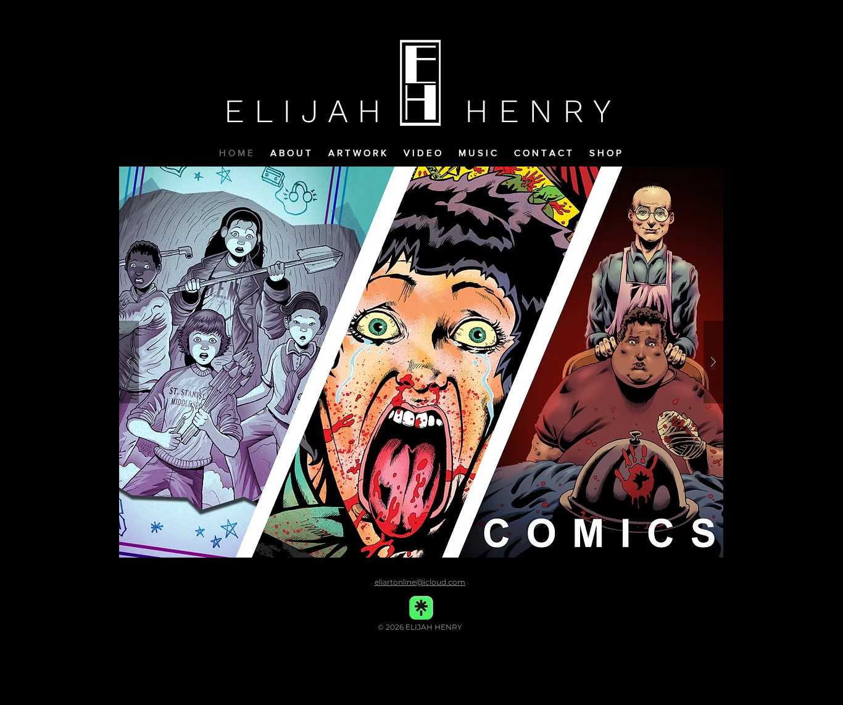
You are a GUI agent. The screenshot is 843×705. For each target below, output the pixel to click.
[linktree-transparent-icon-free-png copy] (421, 608)
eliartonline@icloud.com (420, 582)
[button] (607, 152)
